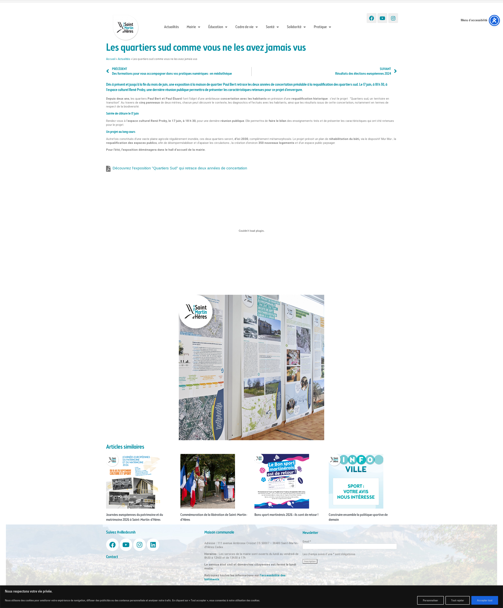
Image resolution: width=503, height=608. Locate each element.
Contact (112, 557)
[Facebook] (371, 18)
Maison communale (219, 532)
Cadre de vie (244, 27)
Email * (307, 541)
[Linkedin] (153, 544)
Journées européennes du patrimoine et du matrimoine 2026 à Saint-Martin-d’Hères (134, 517)
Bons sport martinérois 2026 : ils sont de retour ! (286, 514)
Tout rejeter (457, 600)
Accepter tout (484, 600)
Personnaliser (430, 600)
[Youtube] (382, 18)
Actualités (171, 27)
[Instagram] (393, 18)
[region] (251, 596)
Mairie (191, 27)
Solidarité (294, 27)
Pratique (320, 27)
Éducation (215, 27)
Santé (270, 27)
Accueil (110, 59)
